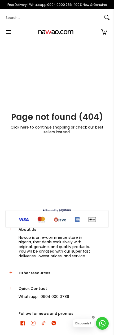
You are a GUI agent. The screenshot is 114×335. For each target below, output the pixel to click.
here (24, 127)
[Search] (107, 17)
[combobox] (53, 17)
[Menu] (8, 32)
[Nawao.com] (55, 32)
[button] (104, 32)
